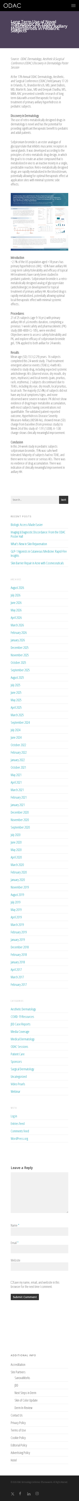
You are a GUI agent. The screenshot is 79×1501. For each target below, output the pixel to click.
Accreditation (18, 1364)
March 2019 (17, 924)
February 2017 (19, 984)
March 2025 (17, 715)
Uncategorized (19, 1076)
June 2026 (16, 602)
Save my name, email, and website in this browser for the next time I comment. (35, 1284)
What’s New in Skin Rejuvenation (29, 543)
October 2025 (18, 662)
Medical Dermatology (23, 1039)
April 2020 (16, 857)
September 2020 (20, 827)
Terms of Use (18, 1430)
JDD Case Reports (20, 1024)
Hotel (14, 1460)
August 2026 (17, 587)
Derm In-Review (23, 1407)
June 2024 (16, 737)
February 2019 (19, 932)
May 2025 (16, 700)
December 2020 (20, 812)
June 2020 (16, 842)
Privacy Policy (18, 1422)
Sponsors (16, 1061)
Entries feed (18, 1123)
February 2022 (19, 752)
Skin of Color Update (26, 1400)
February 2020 (19, 872)
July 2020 (15, 834)
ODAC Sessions (19, 1046)
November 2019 (20, 887)
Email (15, 1242)
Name (15, 1225)
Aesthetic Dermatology (23, 1009)
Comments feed (20, 1131)
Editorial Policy (19, 1445)
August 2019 (17, 894)
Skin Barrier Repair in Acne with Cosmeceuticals (37, 563)
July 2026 (15, 595)
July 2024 (15, 730)
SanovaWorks (22, 1378)
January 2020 (18, 879)
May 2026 (16, 610)
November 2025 (20, 655)
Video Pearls (18, 1084)
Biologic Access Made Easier (27, 524)
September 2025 (20, 670)
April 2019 (16, 917)
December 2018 (20, 947)
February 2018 (19, 954)
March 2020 (17, 864)
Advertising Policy (20, 1452)
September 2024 (20, 722)
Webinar (15, 1091)
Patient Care (18, 1054)
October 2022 (18, 745)
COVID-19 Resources (22, 1016)
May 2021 (16, 774)
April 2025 (16, 707)
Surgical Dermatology (22, 1069)
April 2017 (16, 969)
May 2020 (16, 849)
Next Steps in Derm (25, 1392)
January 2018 (18, 962)
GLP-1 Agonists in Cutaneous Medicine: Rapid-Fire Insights (39, 553)
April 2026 (16, 617)
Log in (14, 1116)
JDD (16, 1385)
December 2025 (20, 647)
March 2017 (17, 977)
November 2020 (20, 819)
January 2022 (18, 760)
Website (15, 1260)
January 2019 (18, 939)
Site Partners (18, 1372)
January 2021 (18, 804)
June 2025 (16, 692)
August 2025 (17, 677)
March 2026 (17, 625)
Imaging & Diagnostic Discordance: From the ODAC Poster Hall (38, 534)
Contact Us (17, 1415)
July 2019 (15, 902)
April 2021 (16, 782)
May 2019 (16, 909)
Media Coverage (20, 1031)
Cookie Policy (18, 1437)
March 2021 (17, 789)
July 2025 (15, 685)
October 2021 (18, 767)
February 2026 (19, 632)
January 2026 (18, 640)
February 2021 (19, 797)
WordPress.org (19, 1138)
